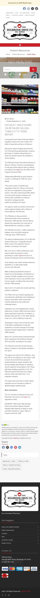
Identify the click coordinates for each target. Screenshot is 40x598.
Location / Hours (17, 15)
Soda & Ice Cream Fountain (10, 527)
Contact (4, 533)
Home (8, 54)
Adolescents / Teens (9, 461)
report (18, 170)
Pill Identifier (24, 13)
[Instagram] (28, 8)
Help (16, 13)
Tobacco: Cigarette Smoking (11, 465)
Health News (12, 74)
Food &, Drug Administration (11, 469)
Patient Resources (18, 54)
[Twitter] (32, 8)
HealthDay (16, 438)
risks (25, 397)
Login (8, 17)
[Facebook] (24, 8)
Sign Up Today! (29, 15)
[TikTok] (36, 8)
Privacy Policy (6, 543)
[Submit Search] (33, 69)
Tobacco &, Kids (23, 461)
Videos (24, 74)
